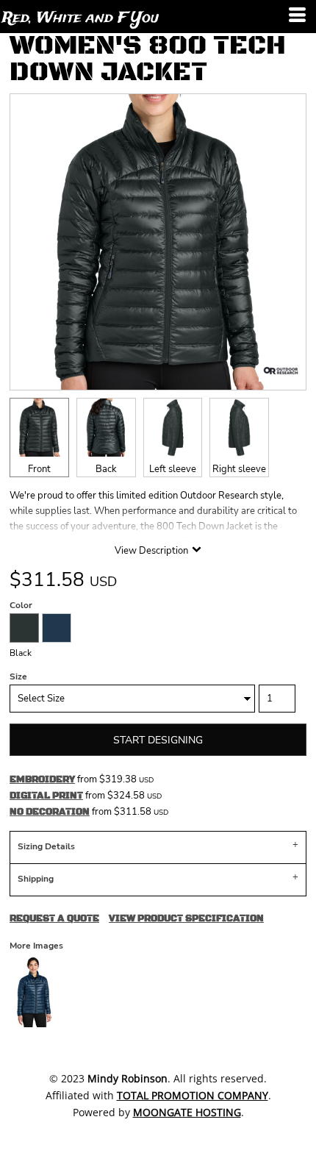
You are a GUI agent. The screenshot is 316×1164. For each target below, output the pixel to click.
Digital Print (46, 795)
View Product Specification (186, 918)
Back (106, 469)
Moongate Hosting (187, 1112)
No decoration (50, 812)
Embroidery (42, 779)
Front (39, 469)
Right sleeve (239, 469)
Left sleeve (172, 469)
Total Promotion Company (192, 1095)
